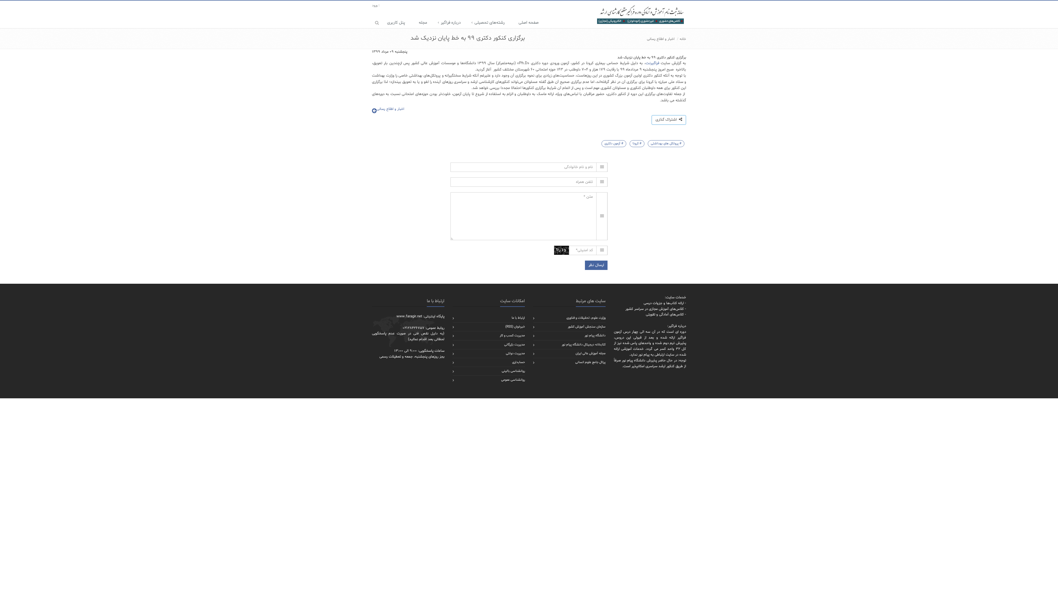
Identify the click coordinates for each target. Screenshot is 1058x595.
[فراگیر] (640, 14)
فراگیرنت (652, 63)
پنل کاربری (396, 23)
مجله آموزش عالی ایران (591, 353)
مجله (423, 23)
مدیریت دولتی (515, 353)
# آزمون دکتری (613, 143)
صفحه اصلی (529, 23)
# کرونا (637, 143)
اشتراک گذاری (667, 119)
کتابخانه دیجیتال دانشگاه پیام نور (584, 344)
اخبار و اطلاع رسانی (660, 39)
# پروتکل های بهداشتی (666, 143)
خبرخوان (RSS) (515, 326)
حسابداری (518, 362)
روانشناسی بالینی (513, 371)
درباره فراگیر (451, 23)
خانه (683, 39)
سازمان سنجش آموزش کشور (587, 326)
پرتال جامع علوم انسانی (590, 362)
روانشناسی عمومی (513, 380)
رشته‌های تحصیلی (489, 23)
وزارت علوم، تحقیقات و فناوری (586, 318)
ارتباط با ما (518, 318)
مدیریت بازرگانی (514, 344)
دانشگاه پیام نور (595, 335)
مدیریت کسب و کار (512, 335)
